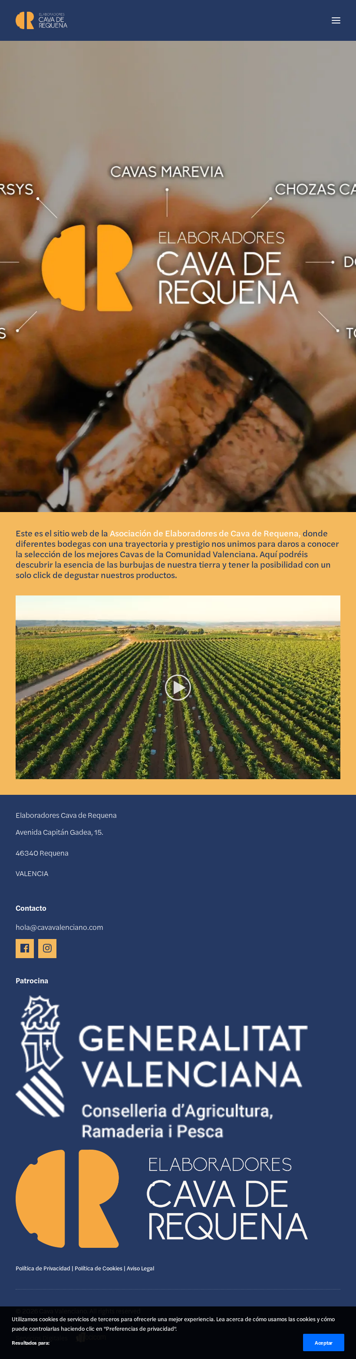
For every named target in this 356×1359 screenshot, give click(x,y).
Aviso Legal (140, 1268)
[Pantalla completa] (333, 772)
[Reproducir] (21, 772)
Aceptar (324, 1342)
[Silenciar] (322, 772)
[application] (178, 687)
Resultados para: (30, 1342)
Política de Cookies (98, 1268)
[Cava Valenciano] (41, 20)
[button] (336, 20)
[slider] (172, 772)
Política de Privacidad (43, 1268)
